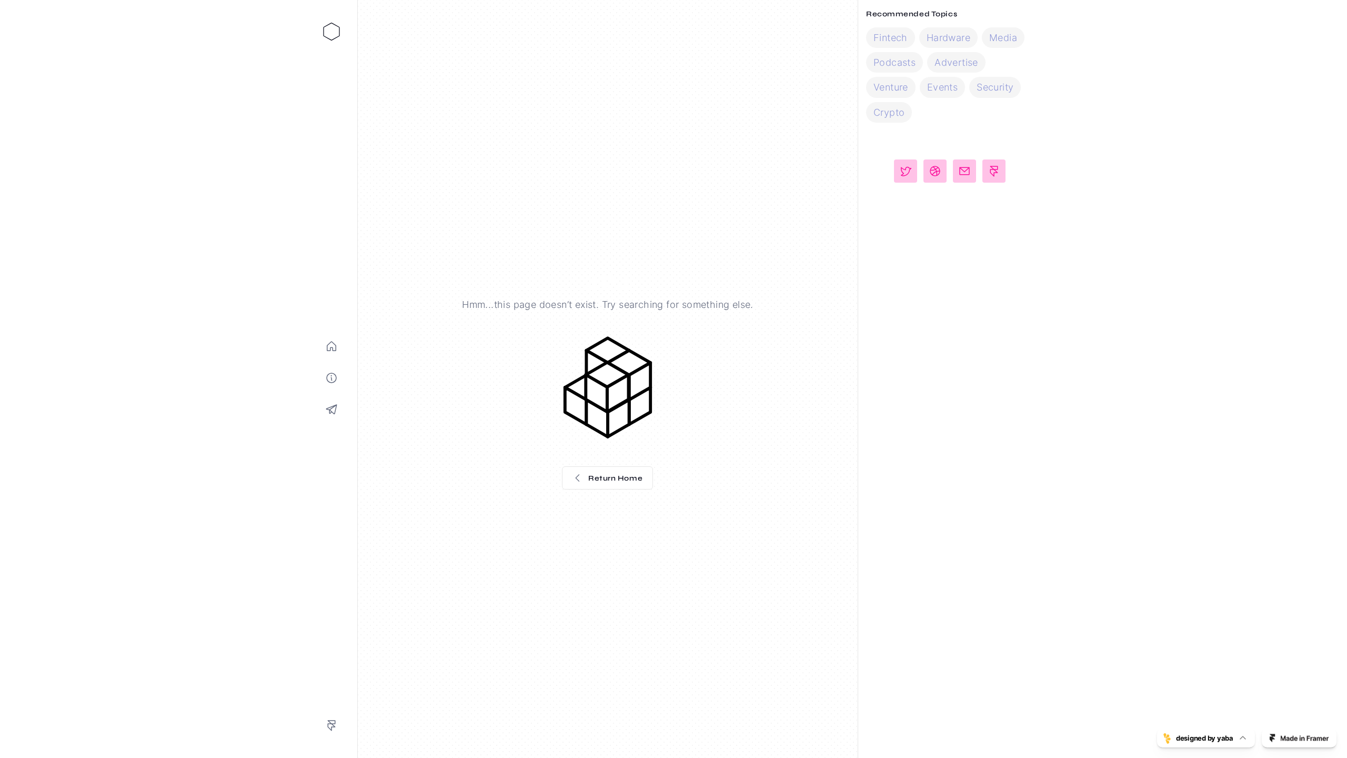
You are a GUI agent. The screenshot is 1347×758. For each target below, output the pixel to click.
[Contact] (331, 409)
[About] (331, 378)
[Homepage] (331, 346)
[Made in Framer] (331, 725)
